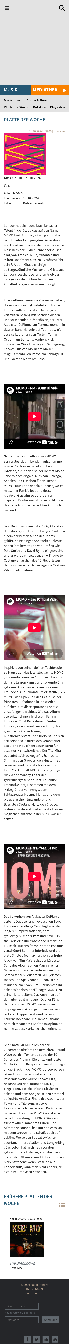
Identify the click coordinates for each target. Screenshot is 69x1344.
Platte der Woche (16, 107)
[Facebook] (27, 1339)
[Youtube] (55, 1339)
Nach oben (32, 1293)
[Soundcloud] (45, 1339)
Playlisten (57, 107)
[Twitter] (36, 1339)
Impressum (34, 1289)
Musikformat (13, 100)
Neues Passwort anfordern (20, 1312)
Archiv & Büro (37, 100)
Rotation (39, 107)
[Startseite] (30, 8)
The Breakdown (22, 1263)
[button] (50, 90)
